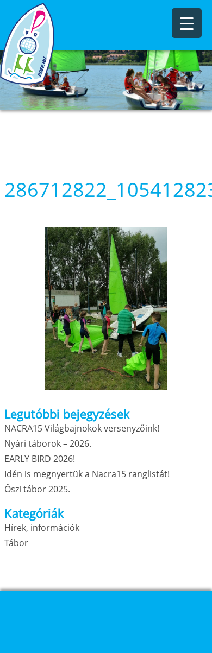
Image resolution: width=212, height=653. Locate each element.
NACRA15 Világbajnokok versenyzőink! (81, 428)
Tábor (16, 543)
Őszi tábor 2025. (37, 489)
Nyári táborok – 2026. (47, 443)
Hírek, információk (41, 528)
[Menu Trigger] (187, 23)
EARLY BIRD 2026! (39, 459)
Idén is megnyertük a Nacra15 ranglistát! (87, 474)
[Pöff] (54, 44)
